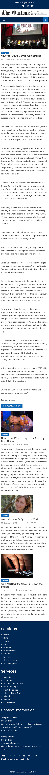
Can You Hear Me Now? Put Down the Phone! (22, 585)
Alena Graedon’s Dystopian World (20, 519)
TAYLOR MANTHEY (25, 590)
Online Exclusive (10, 660)
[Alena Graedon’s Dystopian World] (24, 504)
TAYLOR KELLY (24, 444)
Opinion (7, 654)
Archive (7, 699)
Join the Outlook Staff (13, 683)
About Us (7, 677)
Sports (6, 641)
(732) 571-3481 (13, 756)
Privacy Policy (9, 702)
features (13, 400)
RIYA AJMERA (25, 59)
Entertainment (10, 650)
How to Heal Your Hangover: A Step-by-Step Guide (23, 440)
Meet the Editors (11, 690)
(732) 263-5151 (32, 756)
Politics (7, 644)
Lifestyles (8, 657)
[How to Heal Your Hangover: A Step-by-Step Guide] (24, 421)
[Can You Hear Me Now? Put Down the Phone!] (24, 566)
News (6, 638)
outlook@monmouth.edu (18, 759)
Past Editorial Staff (13, 693)
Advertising (8, 696)
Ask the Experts (10, 663)
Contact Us (8, 680)
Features (5, 53)
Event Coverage (11, 686)
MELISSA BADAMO (29, 523)
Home (6, 634)
